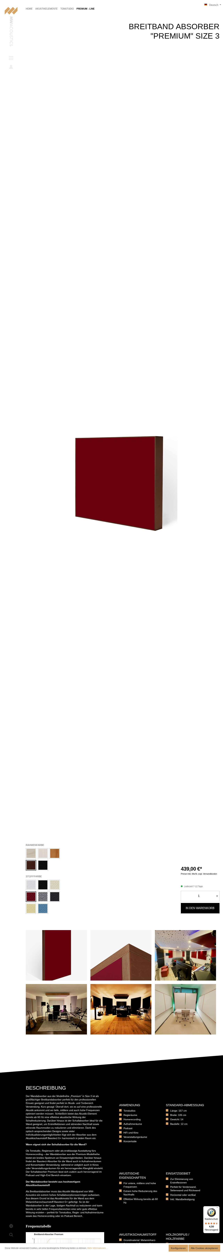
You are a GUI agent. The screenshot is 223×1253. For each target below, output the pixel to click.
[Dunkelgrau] (54, 896)
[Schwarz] (43, 865)
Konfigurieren (178, 1248)
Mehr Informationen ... (97, 1248)
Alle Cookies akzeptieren (204, 1248)
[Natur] (31, 853)
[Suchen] (11, 1234)
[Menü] (11, 58)
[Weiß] (43, 853)
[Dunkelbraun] (31, 865)
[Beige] (31, 908)
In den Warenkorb (200, 908)
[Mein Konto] (11, 66)
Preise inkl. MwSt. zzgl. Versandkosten (199, 874)
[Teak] (54, 853)
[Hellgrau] (43, 896)
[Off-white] (54, 885)
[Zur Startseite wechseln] (11, 27)
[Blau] (43, 908)
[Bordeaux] (31, 896)
